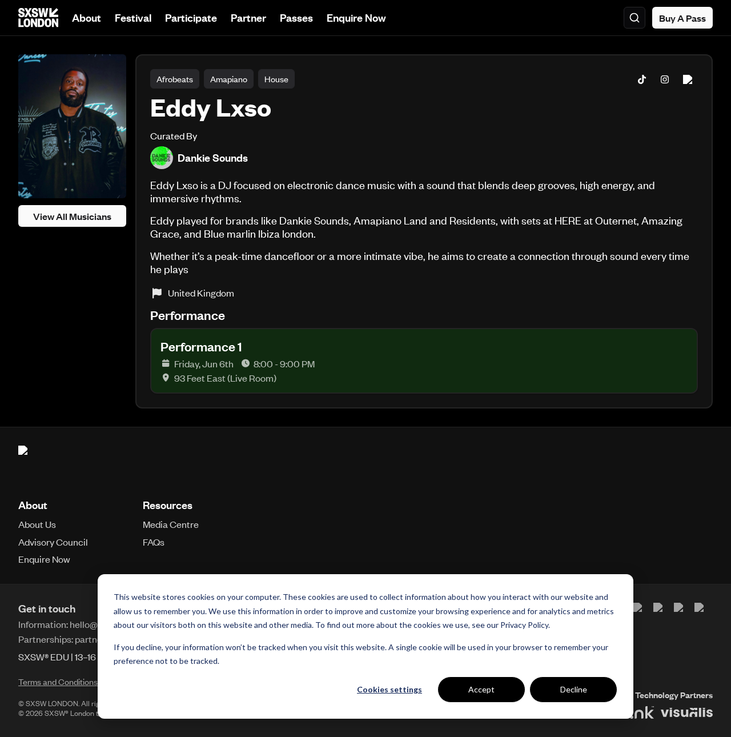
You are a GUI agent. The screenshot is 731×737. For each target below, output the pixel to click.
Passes (296, 17)
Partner (248, 17)
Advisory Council (53, 541)
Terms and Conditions (58, 681)
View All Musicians (72, 216)
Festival (133, 17)
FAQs (153, 541)
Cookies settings (389, 689)
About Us (37, 524)
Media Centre (171, 524)
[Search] (634, 18)
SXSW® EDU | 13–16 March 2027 (82, 656)
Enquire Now (356, 17)
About (86, 17)
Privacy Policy (524, 625)
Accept (481, 689)
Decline (573, 689)
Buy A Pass (682, 17)
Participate (191, 17)
